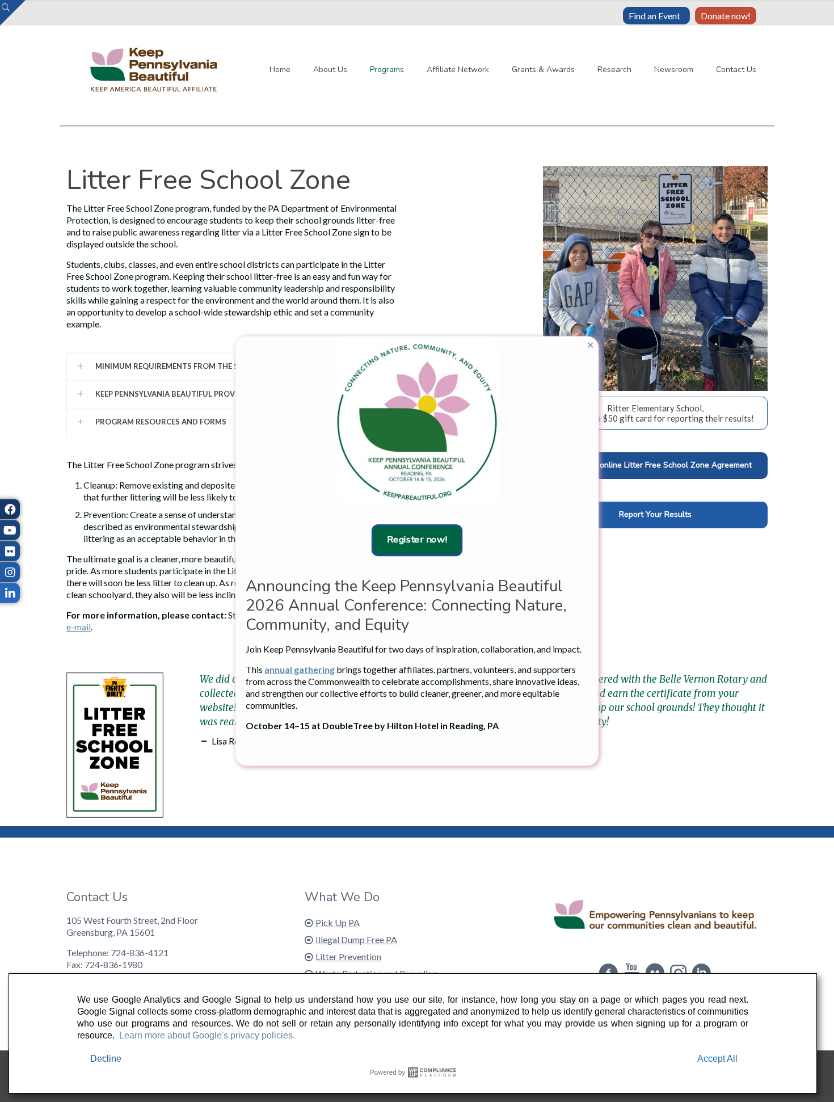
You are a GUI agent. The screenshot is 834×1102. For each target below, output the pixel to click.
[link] (417, 422)
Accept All (717, 1058)
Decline (105, 1058)
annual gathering (299, 668)
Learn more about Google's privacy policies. (207, 1035)
